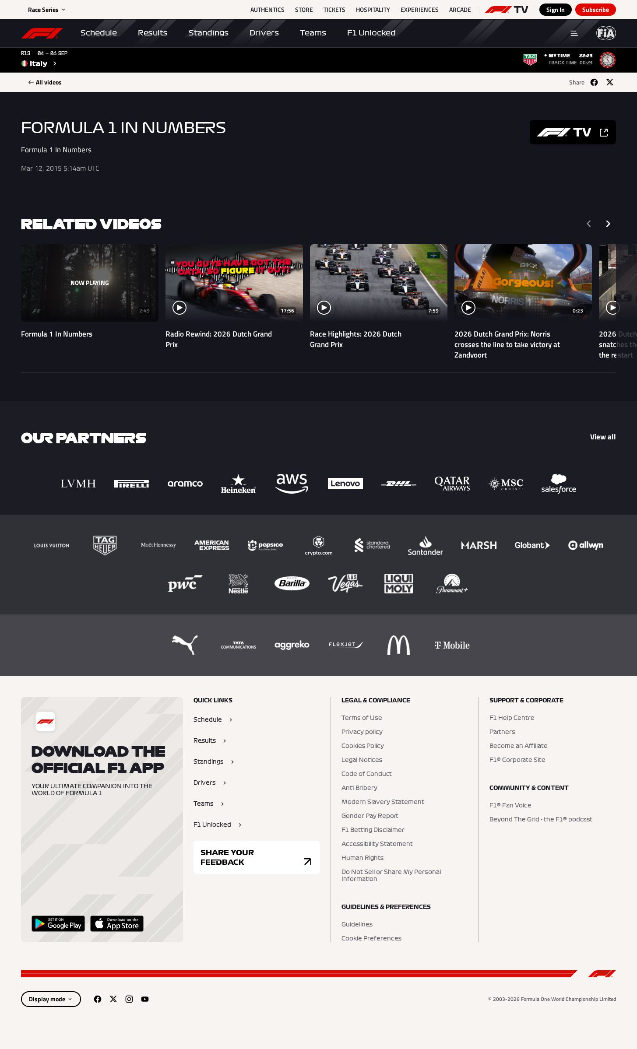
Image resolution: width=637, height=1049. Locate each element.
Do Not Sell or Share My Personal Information (391, 876)
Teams (313, 32)
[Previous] (589, 224)
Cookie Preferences (371, 938)
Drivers (264, 32)
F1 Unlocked (371, 32)
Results (153, 32)
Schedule (99, 32)
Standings (209, 32)
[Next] (608, 224)
